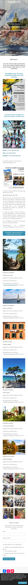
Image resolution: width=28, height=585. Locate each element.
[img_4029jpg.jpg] (20, 490)
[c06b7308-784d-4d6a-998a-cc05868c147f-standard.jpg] (8, 478)
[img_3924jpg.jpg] (8, 513)
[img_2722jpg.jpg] (20, 478)
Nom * (4, 531)
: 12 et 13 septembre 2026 (11, 150)
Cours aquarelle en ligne (11, 551)
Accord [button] (22, 582)
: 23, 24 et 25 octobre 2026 (12, 155)
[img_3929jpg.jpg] (8, 502)
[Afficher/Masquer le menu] (26, 2)
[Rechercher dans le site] (1, 2)
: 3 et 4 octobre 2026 (9, 153)
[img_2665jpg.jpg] (20, 502)
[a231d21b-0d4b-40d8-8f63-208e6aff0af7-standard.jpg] (8, 490)
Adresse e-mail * (7, 538)
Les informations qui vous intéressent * (12, 544)
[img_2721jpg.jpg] (20, 513)
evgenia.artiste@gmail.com (9, 285)
